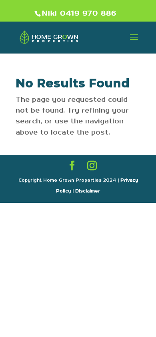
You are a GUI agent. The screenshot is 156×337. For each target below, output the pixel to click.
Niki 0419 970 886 (79, 14)
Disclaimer (87, 191)
